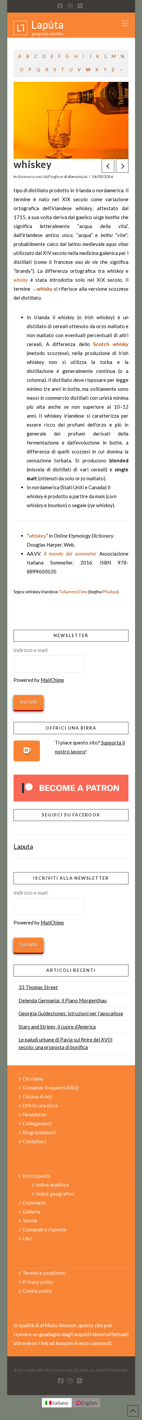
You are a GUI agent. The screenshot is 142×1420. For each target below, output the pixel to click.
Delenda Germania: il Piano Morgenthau (62, 1000)
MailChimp (52, 680)
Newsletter (34, 1114)
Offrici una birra (40, 1105)
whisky (21, 280)
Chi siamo (33, 1079)
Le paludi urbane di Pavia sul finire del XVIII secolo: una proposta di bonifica (65, 1043)
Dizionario (34, 1203)
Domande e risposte (44, 1229)
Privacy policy (37, 1282)
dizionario (26, 176)
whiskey (37, 536)
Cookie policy (37, 1291)
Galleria (31, 1211)
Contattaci (34, 1141)
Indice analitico (52, 1185)
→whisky (42, 289)
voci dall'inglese (49, 176)
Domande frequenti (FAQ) (50, 1088)
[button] (125, 23)
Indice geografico (55, 1194)
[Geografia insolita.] (39, 28)
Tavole (29, 1220)
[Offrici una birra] (27, 750)
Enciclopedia (36, 1176)
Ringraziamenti (39, 1132)
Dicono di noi (37, 1096)
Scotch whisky (110, 344)
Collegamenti (37, 1123)
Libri (27, 1238)
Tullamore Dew (73, 591)
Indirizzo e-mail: (31, 650)
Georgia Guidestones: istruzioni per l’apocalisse (70, 1013)
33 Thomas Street (38, 987)
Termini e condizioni (44, 1273)
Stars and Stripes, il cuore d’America (57, 1027)
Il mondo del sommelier (70, 554)
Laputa (23, 846)
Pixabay (110, 591)
